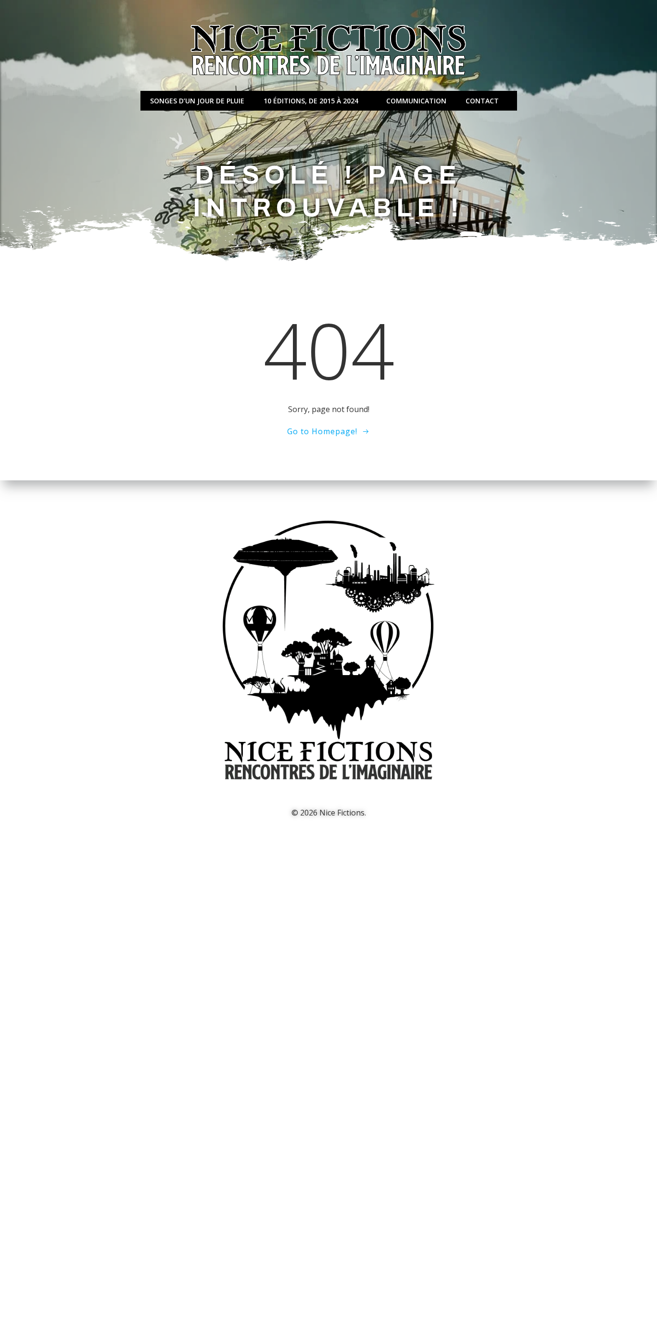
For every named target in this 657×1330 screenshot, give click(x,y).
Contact (482, 100)
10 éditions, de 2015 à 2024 (311, 100)
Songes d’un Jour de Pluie (197, 100)
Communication (416, 100)
